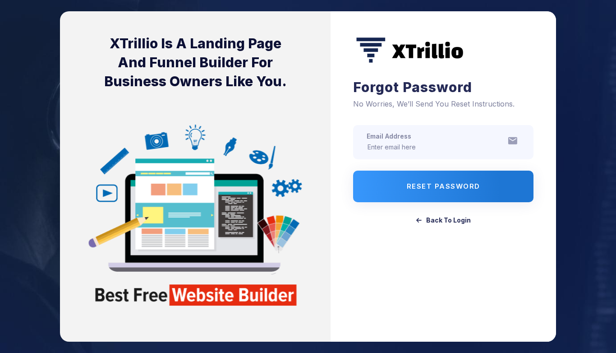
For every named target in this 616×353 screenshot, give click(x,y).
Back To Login (448, 220)
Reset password (443, 186)
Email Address (389, 136)
